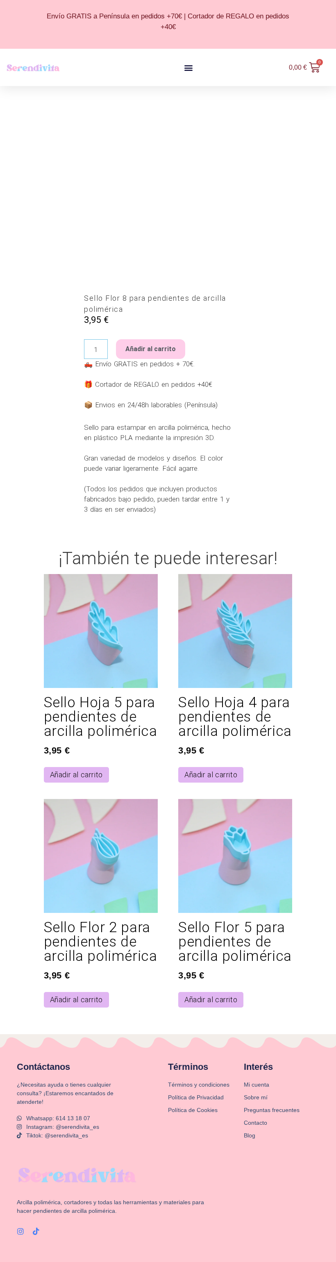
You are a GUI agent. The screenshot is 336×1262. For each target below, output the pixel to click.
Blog (249, 1135)
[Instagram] (20, 1231)
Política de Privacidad (196, 1097)
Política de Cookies (193, 1110)
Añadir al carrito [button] (76, 774)
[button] (188, 67)
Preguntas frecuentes (272, 1110)
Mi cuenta (256, 1084)
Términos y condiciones (198, 1084)
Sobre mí (256, 1097)
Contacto (255, 1122)
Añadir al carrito (150, 349)
